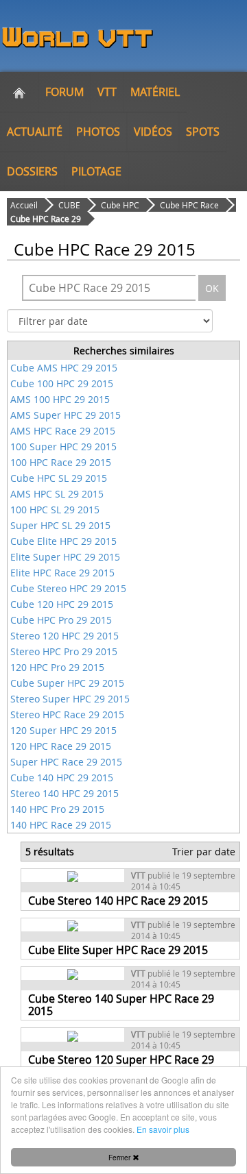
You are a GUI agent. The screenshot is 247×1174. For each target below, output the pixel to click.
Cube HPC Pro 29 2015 (61, 619)
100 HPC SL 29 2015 (54, 509)
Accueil (24, 204)
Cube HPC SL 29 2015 (58, 478)
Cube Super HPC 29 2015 (67, 682)
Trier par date (203, 851)
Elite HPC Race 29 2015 (62, 572)
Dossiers (32, 171)
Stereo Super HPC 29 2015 (70, 698)
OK (212, 288)
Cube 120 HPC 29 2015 (61, 604)
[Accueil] (19, 92)
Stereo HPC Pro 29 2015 (63, 651)
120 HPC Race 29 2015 (60, 746)
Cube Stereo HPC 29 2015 (68, 588)
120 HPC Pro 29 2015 (57, 667)
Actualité (34, 131)
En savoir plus (163, 1129)
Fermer (120, 1157)
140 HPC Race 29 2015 (60, 824)
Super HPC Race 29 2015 (66, 761)
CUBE (69, 204)
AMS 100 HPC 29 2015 (60, 399)
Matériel (155, 91)
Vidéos (153, 131)
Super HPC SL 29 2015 (60, 525)
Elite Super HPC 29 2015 (65, 556)
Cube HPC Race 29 (45, 218)
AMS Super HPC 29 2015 (65, 414)
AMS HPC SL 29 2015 (57, 493)
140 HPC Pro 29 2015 (57, 809)
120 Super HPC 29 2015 (63, 730)
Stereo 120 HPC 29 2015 (64, 635)
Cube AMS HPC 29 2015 (63, 367)
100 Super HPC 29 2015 (63, 446)
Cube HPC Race (189, 204)
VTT (107, 91)
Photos (98, 131)
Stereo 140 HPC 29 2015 (64, 793)
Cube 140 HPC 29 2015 (61, 777)
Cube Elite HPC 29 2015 (63, 541)
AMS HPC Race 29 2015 (62, 430)
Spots (203, 131)
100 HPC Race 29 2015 (60, 462)
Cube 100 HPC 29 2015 (61, 383)
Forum (64, 91)
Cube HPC (120, 204)
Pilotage (96, 171)
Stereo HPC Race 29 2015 (67, 714)
